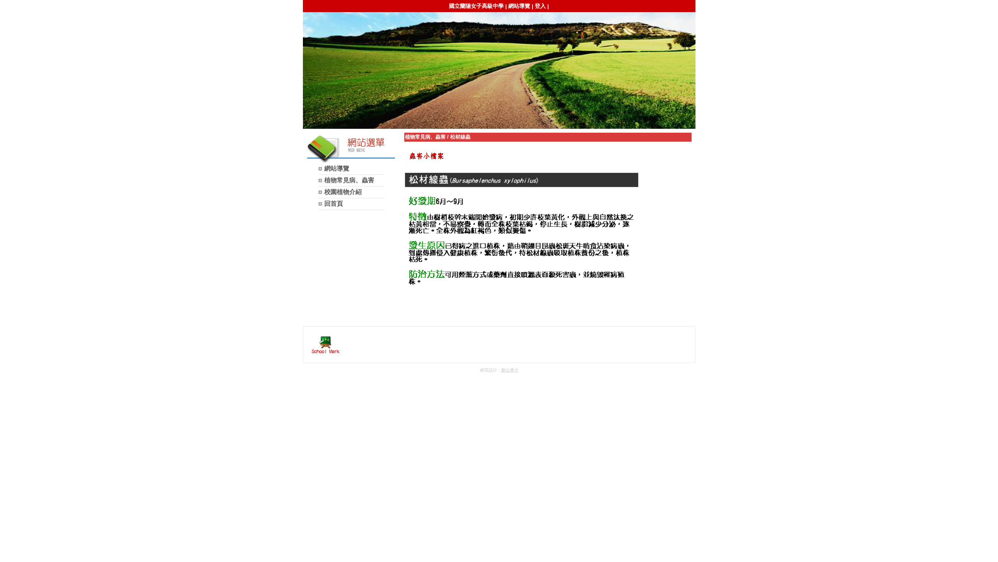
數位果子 (509, 370)
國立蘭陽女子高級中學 (476, 6)
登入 (540, 6)
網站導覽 (519, 6)
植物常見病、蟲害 (425, 137)
